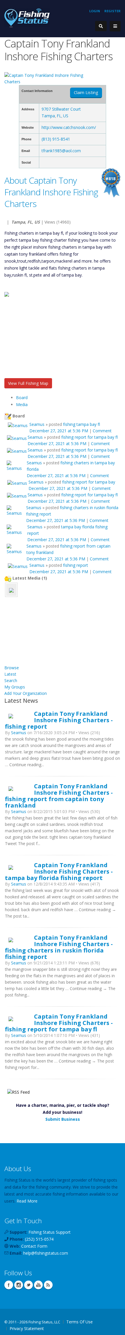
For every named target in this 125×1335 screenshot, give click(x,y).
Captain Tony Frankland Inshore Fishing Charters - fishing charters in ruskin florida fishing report (59, 947)
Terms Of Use (79, 1322)
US (65, 115)
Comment (102, 430)
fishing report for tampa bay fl (89, 437)
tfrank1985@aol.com (61, 150)
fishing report (75, 565)
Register (112, 11)
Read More (27, 1201)
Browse (11, 667)
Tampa (48, 115)
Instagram (18, 1285)
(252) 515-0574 (39, 1239)
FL (59, 115)
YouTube (38, 1285)
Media (22, 404)
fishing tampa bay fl (81, 424)
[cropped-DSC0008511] (11, 589)
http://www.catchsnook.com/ (69, 127)
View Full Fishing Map (28, 383)
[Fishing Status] (27, 17)
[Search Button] (101, 26)
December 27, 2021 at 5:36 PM (58, 430)
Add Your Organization (25, 693)
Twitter (28, 1285)
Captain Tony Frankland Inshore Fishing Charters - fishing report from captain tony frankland (59, 795)
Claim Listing (86, 92)
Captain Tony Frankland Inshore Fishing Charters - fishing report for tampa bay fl (59, 1022)
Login (94, 11)
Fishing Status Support (49, 1232)
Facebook (8, 1285)
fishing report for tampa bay (88, 482)
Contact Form (34, 1246)
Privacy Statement (27, 1328)
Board (22, 397)
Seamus (36, 424)
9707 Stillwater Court (61, 109)
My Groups (14, 687)
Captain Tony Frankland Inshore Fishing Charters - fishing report (59, 719)
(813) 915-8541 (56, 139)
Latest (10, 674)
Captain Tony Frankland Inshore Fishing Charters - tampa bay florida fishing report (59, 871)
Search (10, 680)
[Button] (115, 26)
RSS (48, 1285)
